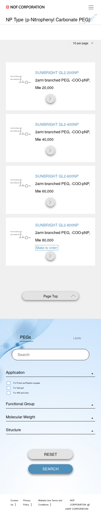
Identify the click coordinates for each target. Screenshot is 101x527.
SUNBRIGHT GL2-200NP (57, 72)
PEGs (25, 337)
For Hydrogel (18, 387)
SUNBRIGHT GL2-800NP (57, 225)
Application (15, 372)
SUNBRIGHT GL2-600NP (57, 176)
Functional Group (20, 403)
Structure (13, 429)
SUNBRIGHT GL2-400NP (57, 124)
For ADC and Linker (21, 392)
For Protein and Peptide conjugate (26, 383)
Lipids (77, 338)
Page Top (50, 296)
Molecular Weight (20, 416)
